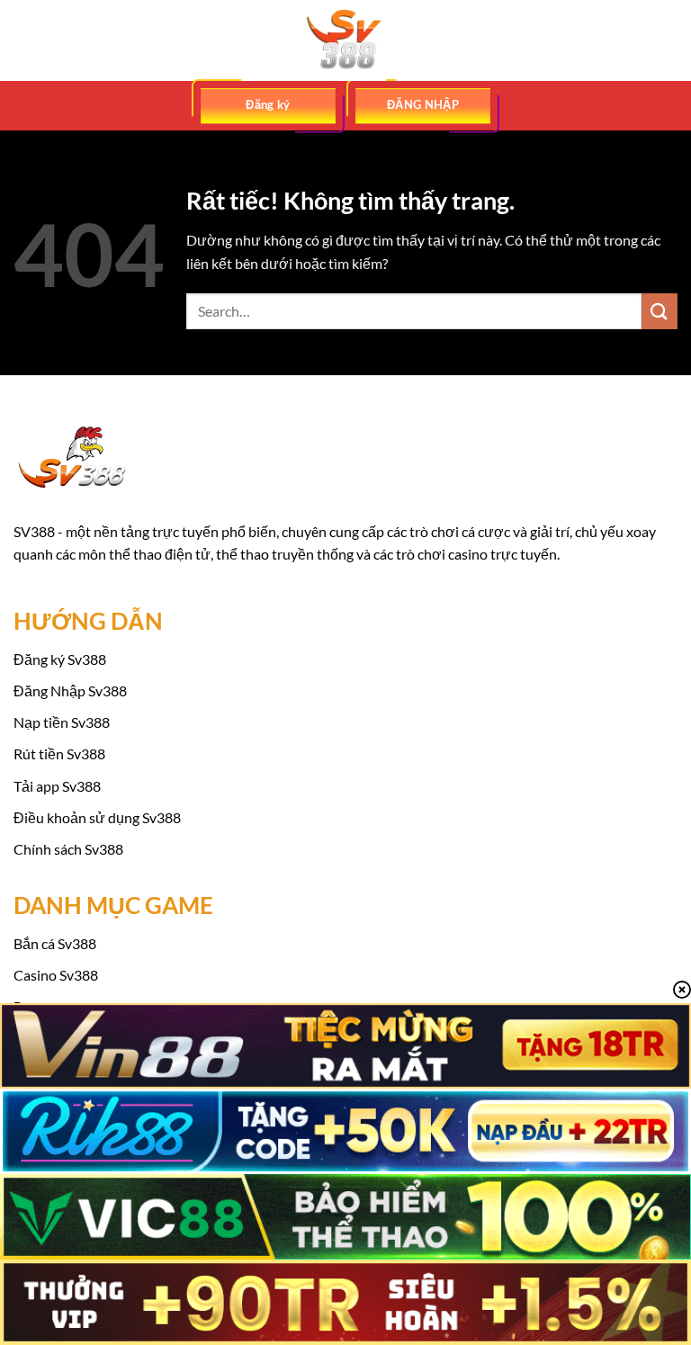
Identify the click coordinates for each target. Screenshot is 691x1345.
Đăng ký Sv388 (59, 659)
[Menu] (24, 40)
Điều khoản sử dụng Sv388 (97, 817)
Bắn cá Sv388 (54, 943)
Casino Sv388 (55, 974)
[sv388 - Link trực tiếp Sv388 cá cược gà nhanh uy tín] (345, 40)
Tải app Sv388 (57, 785)
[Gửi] (660, 310)
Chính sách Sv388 (68, 848)
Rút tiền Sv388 (59, 753)
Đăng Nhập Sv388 (70, 690)
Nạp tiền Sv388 (61, 722)
